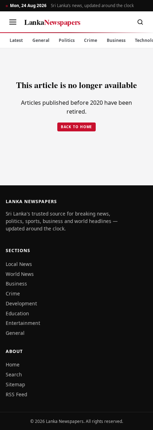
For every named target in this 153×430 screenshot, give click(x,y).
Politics (67, 40)
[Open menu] (13, 22)
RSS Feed (16, 394)
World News (20, 274)
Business (116, 40)
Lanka (52, 22)
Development (21, 303)
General (40, 40)
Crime (90, 40)
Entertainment (23, 323)
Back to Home (77, 126)
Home (13, 364)
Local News (19, 264)
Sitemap (15, 384)
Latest (16, 40)
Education (17, 313)
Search (14, 374)
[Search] (140, 22)
